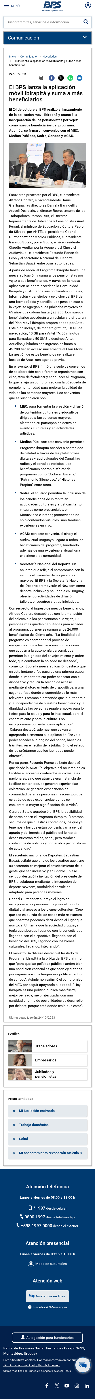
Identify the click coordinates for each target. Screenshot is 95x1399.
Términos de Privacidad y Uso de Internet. (31, 1365)
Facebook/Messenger (50, 1307)
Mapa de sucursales (50, 1264)
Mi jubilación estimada (37, 1111)
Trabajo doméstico (34, 1125)
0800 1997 (35, 1216)
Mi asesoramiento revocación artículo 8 (50, 1153)
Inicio (12, 56)
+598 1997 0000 (36, 1225)
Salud (23, 1139)
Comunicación (29, 56)
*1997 (38, 1208)
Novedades (50, 56)
